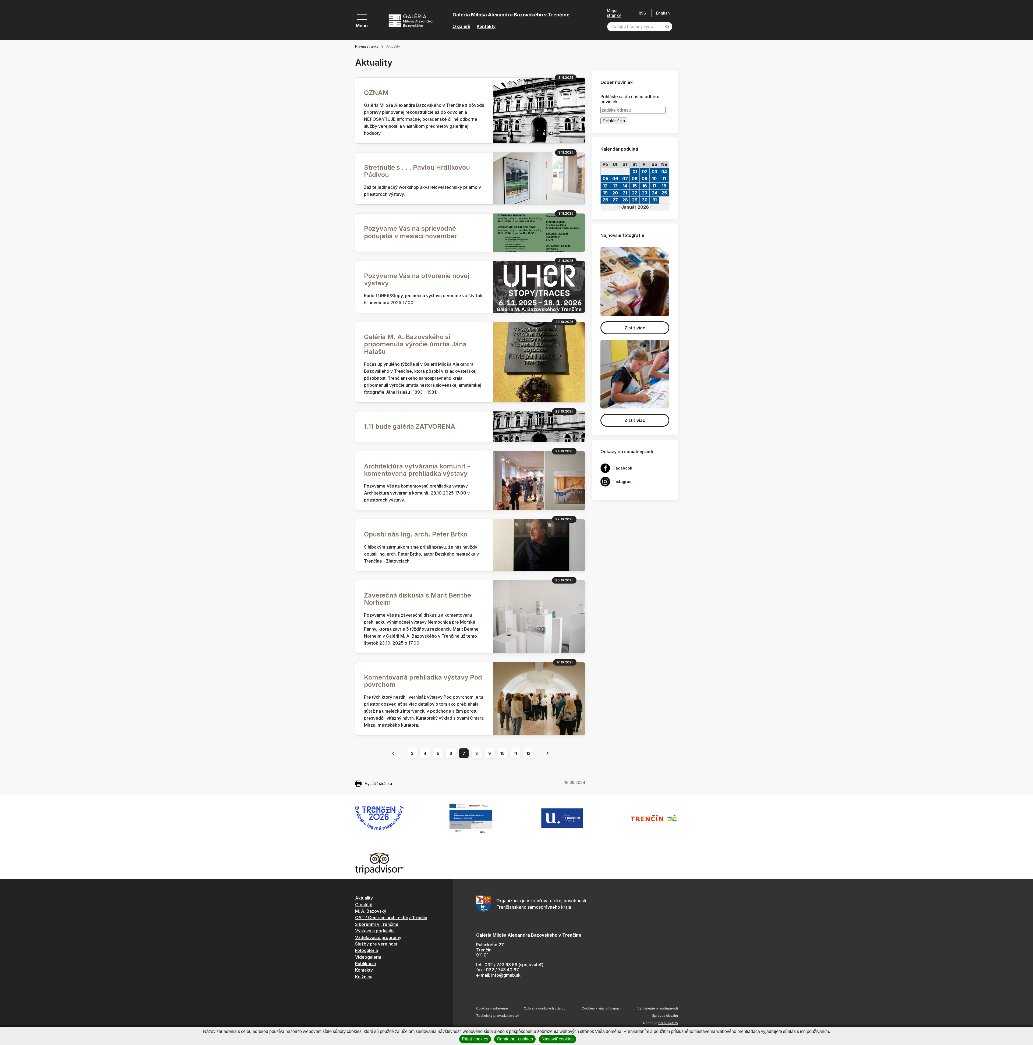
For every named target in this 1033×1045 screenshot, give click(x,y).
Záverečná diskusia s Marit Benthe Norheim (417, 598)
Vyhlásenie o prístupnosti (657, 1008)
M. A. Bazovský (370, 911)
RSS (642, 13)
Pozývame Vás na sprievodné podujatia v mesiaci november (410, 232)
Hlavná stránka (366, 46)
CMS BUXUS (668, 1023)
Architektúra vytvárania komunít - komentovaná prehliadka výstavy (417, 469)
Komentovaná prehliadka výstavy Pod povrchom (423, 680)
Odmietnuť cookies (515, 1039)
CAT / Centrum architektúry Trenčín (391, 917)
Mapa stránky (614, 13)
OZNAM (376, 93)
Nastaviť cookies (558, 1039)
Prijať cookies (475, 1039)
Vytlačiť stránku (378, 783)
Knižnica (363, 976)
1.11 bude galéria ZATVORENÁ (409, 426)
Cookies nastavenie (492, 1008)
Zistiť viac (634, 327)
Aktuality (364, 898)
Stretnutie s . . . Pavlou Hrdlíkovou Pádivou (417, 171)
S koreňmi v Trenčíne (376, 924)
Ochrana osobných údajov (544, 1008)
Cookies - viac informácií (601, 1008)
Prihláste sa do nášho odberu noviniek (629, 99)
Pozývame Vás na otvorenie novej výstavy (416, 279)
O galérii (461, 26)
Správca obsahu (665, 1016)
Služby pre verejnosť (376, 944)
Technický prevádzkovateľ (497, 1016)
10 (502, 753)
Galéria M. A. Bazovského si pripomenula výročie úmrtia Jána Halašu (415, 344)
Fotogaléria (366, 950)
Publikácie (365, 963)
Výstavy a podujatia (375, 930)
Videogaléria (368, 957)
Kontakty (486, 26)
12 (528, 753)
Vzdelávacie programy (378, 937)
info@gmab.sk (506, 975)
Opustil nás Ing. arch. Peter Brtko (415, 534)
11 (515, 753)
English (663, 13)
